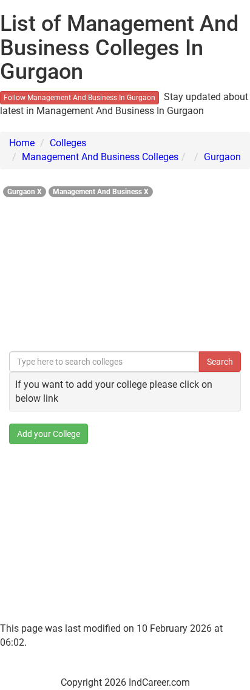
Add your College (48, 434)
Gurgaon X (24, 192)
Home (22, 143)
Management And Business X (101, 192)
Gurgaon (222, 157)
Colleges (68, 143)
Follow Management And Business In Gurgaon (79, 97)
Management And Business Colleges (100, 157)
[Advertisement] (125, 271)
